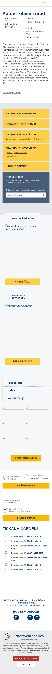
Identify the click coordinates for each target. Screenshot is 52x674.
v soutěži (26, 536)
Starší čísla (22, 282)
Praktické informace (21, 148)
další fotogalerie (26, 458)
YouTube (30, 617)
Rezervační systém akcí (22, 134)
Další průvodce (22, 361)
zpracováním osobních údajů (32, 190)
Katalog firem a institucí (17, 152)
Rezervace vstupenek (21, 113)
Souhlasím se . (26, 190)
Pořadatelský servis (21, 124)
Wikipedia (37, 617)
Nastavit (26, 664)
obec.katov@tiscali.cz (36, 31)
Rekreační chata (25, 139)
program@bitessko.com (24, 511)
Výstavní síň (39, 139)
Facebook (16, 617)
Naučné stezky (16, 166)
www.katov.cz (32, 37)
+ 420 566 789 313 (40, 475)
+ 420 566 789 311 (18, 509)
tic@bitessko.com (42, 478)
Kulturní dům (11, 139)
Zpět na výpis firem (12, 92)
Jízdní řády (11, 156)
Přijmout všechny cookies (26, 658)
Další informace (26, 486)
